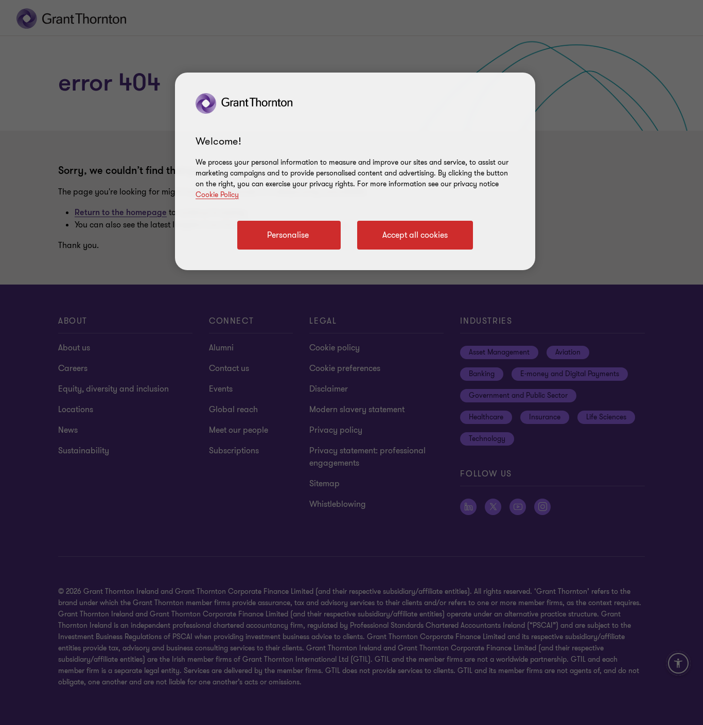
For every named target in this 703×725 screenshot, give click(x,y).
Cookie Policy (217, 195)
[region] (355, 171)
